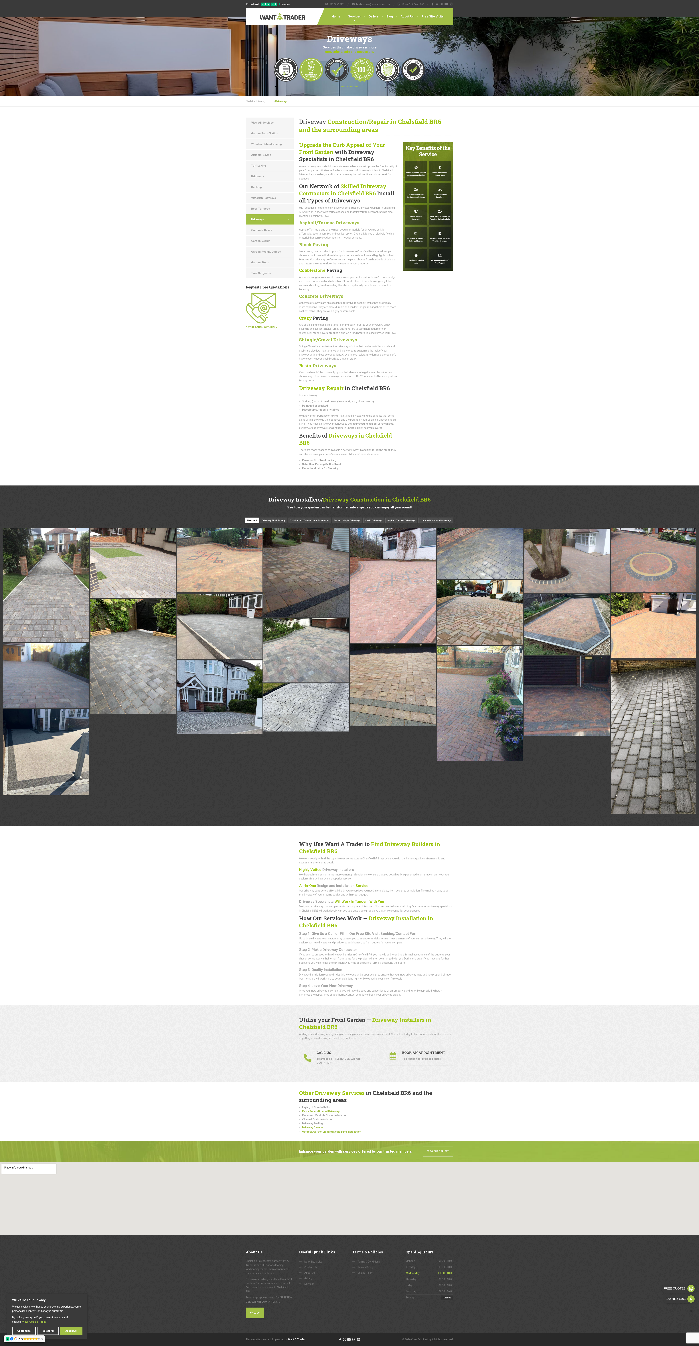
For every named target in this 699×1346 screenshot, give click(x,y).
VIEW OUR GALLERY (438, 1151)
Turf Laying (258, 165)
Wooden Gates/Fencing (266, 144)
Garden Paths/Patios (264, 133)
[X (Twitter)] (437, 4)
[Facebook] (432, 4)
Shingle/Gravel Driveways (328, 340)
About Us (407, 16)
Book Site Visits (313, 1261)
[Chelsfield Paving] (271, 14)
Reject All (48, 1330)
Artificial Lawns (261, 155)
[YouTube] (446, 4)
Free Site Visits (433, 16)
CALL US (255, 1312)
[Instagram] (441, 4)
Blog (389, 16)
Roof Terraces (260, 208)
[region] (47, 1316)
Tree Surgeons (261, 273)
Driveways (317, 365)
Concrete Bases (261, 230)
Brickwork (257, 176)
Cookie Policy (365, 1272)
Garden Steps (260, 262)
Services (354, 16)
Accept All (71, 1330)
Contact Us (310, 1267)
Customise (24, 1330)
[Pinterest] (451, 4)
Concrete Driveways (321, 296)
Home (336, 16)
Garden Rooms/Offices (266, 251)
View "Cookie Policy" (34, 1321)
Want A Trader (296, 1339)
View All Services (262, 122)
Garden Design (260, 241)
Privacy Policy (365, 1267)
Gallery (374, 16)
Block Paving (313, 244)
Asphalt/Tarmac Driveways (329, 223)
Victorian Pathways (263, 198)
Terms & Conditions (369, 1261)
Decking (256, 187)
